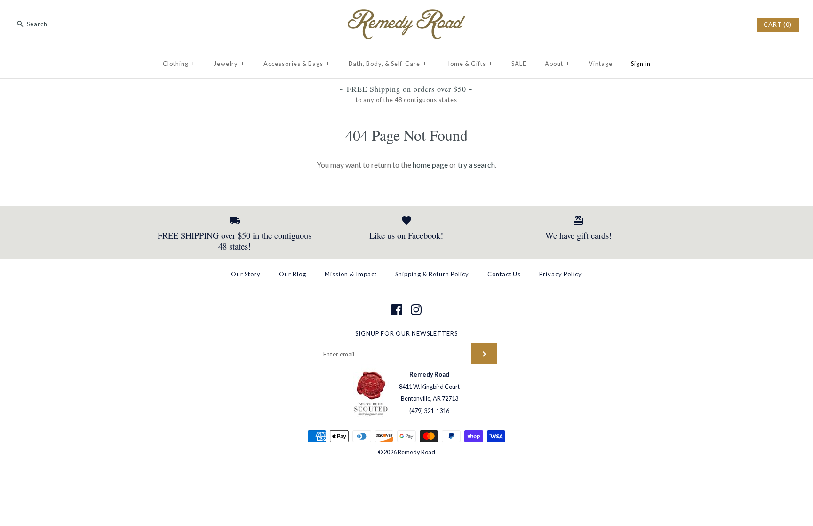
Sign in (641, 63)
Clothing (179, 63)
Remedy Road (416, 452)
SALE (518, 63)
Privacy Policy (560, 274)
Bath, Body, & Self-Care (388, 63)
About (557, 63)
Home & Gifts (469, 63)
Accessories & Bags (296, 63)
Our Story (246, 274)
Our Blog (292, 274)
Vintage (601, 63)
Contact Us (504, 274)
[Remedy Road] (406, 15)
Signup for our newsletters (406, 333)
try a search (476, 164)
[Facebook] (396, 309)
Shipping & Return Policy (432, 274)
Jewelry (229, 63)
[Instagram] (416, 309)
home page (430, 164)
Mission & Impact (351, 274)
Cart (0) (778, 24)
